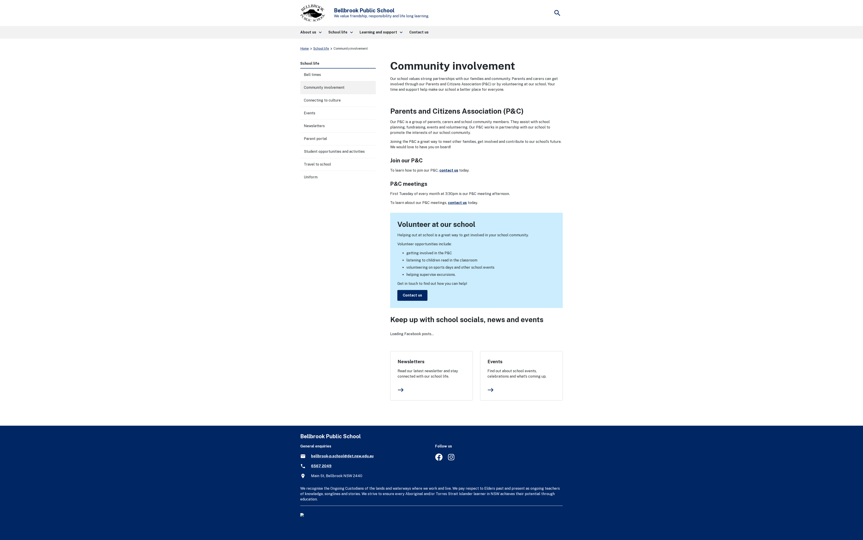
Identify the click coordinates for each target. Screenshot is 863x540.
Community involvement (324, 87)
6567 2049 (321, 466)
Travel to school (317, 164)
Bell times (312, 75)
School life (321, 48)
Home (304, 48)
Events (495, 361)
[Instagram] (451, 459)
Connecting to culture (322, 100)
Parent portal (315, 139)
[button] (311, 32)
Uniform (311, 177)
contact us (448, 170)
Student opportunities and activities (334, 151)
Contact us (412, 295)
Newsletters (411, 361)
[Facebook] (439, 459)
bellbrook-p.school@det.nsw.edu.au (342, 456)
